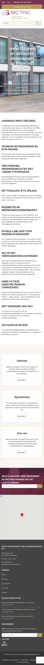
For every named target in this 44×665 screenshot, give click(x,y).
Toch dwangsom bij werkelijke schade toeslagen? (18, 609)
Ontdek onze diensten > (22, 104)
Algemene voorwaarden (10, 660)
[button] (22, 515)
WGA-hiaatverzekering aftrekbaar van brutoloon (18, 603)
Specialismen (6, 584)
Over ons (5, 588)
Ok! (40, 486)
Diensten (5, 579)
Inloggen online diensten (22, 7)
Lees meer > (22, 380)
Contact (4, 593)
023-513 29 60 (25, 2)
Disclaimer (24, 660)
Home (4, 575)
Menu (5, 23)
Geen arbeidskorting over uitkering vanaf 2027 (18, 616)
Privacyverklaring (23, 662)
